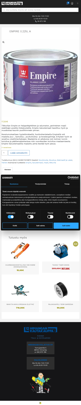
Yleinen (4, 163)
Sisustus (52, 160)
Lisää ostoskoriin (18, 153)
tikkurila (52, 163)
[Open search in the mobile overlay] (40, 10)
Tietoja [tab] (67, 184)
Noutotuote (43, 160)
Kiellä (15, 226)
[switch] (31, 216)
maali (46, 163)
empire (28, 163)
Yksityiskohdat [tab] (40, 184)
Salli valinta (40, 226)
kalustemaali (37, 163)
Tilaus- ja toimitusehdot (40, 338)
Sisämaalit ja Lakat (64, 160)
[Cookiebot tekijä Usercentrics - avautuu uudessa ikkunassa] (69, 177)
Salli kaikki (66, 226)
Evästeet (40, 336)
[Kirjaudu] (72, 3)
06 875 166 (41, 21)
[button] (3, 42)
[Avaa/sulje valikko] (77, 3)
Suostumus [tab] (14, 184)
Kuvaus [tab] (8, 170)
